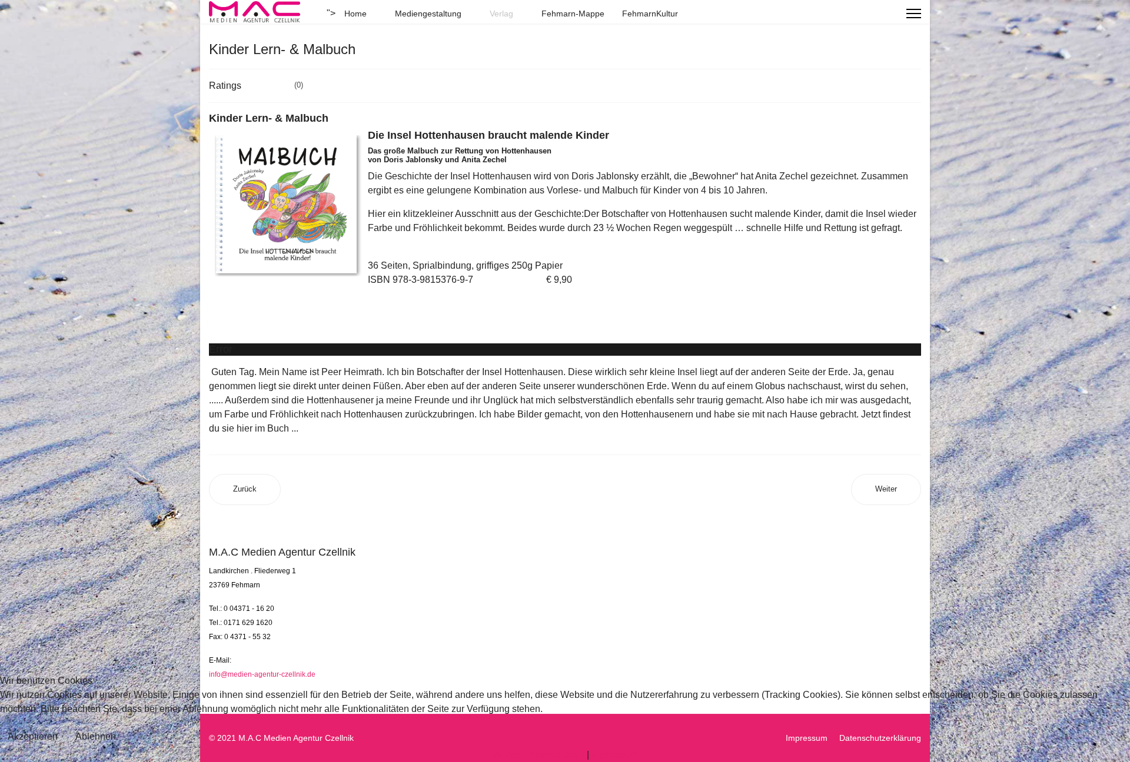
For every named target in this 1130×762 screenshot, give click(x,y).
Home (355, 13)
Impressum (614, 755)
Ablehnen (95, 736)
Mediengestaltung (428, 13)
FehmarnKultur (650, 13)
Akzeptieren (33, 736)
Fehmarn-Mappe (572, 13)
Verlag (501, 13)
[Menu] (913, 13)
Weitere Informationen (538, 755)
